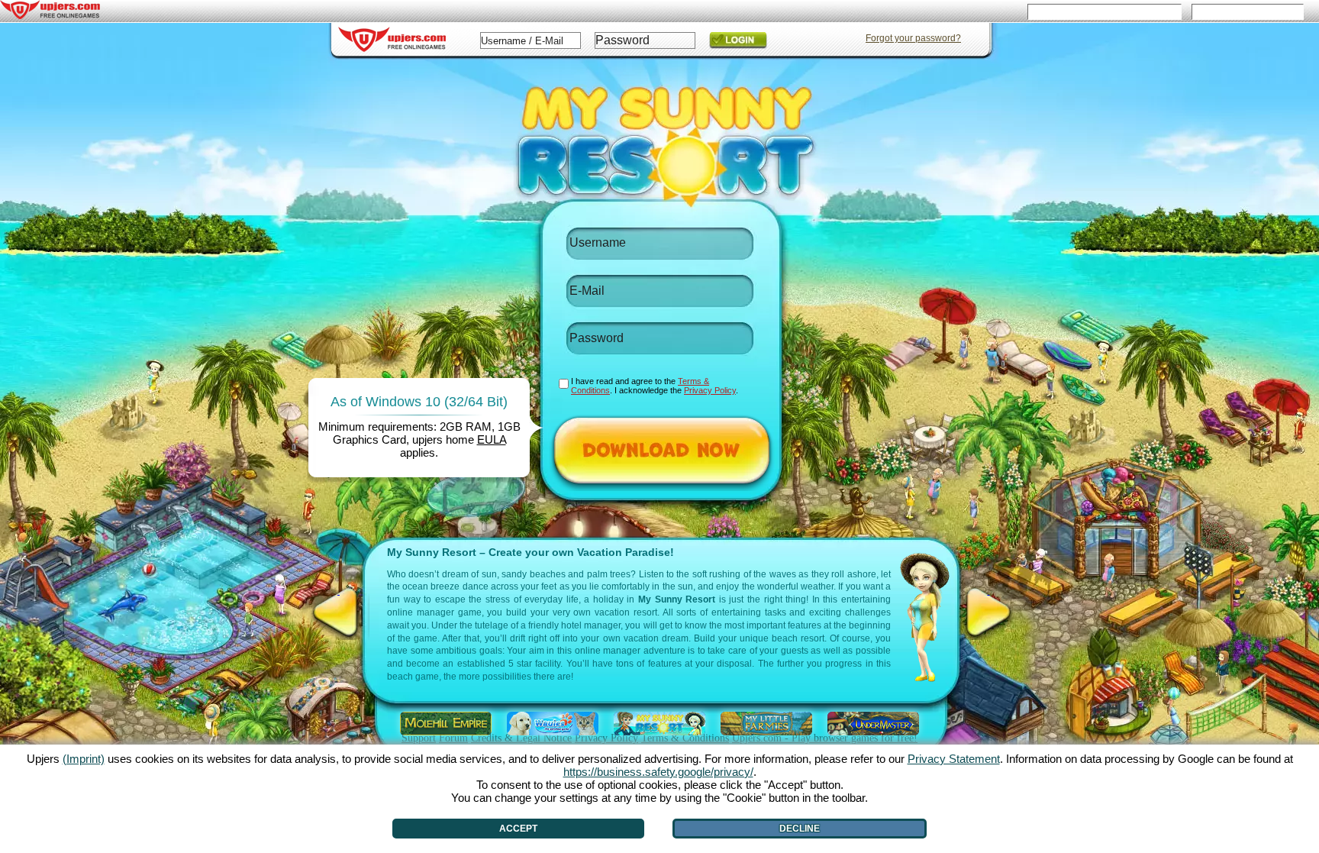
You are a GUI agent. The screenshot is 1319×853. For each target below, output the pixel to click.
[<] (338, 612)
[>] (988, 612)
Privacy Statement (954, 758)
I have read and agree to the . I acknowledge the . (654, 385)
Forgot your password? (913, 38)
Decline (799, 828)
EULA (491, 439)
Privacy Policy (710, 390)
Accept (518, 828)
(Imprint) (84, 758)
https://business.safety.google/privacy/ (658, 771)
